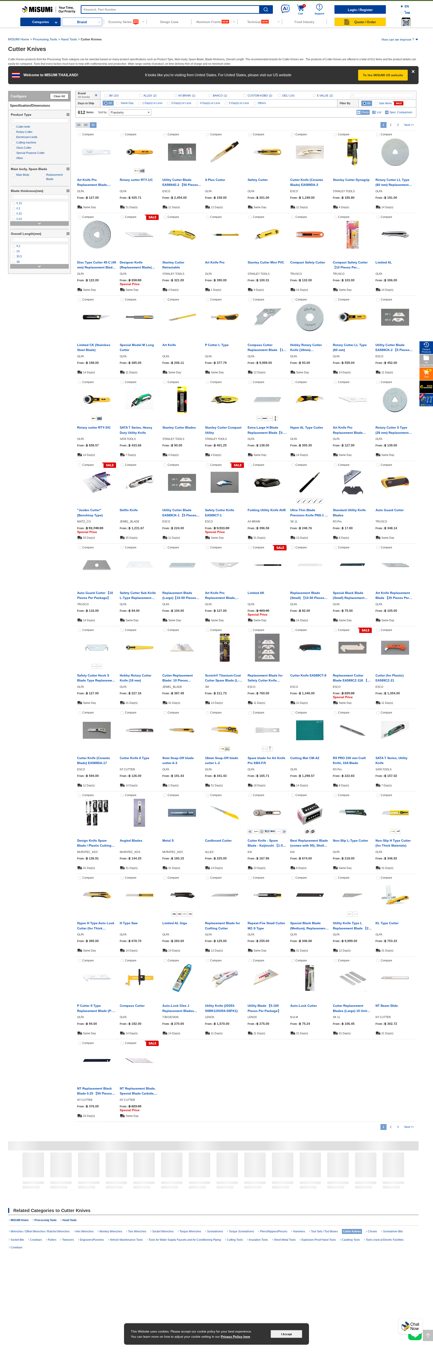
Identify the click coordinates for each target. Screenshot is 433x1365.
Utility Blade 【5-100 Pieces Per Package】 (264, 1008)
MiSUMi (26, 7)
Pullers (52, 1239)
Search (265, 10)
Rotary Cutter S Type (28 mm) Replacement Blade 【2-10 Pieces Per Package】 (393, 430)
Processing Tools (45, 39)
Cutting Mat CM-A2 (304, 758)
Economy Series (120, 22)
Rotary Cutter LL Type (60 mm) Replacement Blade (392, 182)
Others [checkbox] (262, 103)
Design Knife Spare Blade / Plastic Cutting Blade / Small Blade (94, 843)
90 (93, 125)
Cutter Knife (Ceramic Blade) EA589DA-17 (93, 760)
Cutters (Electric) (164, 1186)
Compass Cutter (132, 1005)
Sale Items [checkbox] (385, 103)
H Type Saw (129, 923)
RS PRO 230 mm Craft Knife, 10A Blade (349, 760)
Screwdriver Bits (393, 1231)
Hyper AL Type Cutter (306, 427)
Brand (82, 22)
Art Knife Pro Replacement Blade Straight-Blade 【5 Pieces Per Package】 (352, 430)
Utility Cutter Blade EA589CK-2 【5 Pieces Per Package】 (392, 348)
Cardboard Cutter (218, 840)
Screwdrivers (194, 1186)
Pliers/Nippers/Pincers (261, 1186)
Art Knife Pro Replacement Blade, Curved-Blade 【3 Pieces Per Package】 (224, 596)
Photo (365, 112)
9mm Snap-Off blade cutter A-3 (178, 760)
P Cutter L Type (217, 345)
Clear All (59, 96)
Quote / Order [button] (365, 22)
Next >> (409, 125)
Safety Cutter (258, 180)
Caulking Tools (351, 1239)
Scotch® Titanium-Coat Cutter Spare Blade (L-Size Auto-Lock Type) (223, 678)
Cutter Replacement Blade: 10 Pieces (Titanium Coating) (177, 678)
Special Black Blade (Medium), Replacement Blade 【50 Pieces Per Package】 (308, 926)
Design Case (169, 22)
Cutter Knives (36, 1186)
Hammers (299, 1231)
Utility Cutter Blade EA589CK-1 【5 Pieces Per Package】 (179, 513)
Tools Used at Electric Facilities (385, 1239)
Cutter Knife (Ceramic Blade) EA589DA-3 (306, 182)
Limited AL (383, 262)
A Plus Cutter (215, 180)
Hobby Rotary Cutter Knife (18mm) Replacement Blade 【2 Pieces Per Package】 (308, 348)
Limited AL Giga (174, 923)
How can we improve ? (398, 39)
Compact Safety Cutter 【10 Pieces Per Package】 (350, 265)
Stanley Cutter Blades (179, 427)
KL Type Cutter (386, 923)
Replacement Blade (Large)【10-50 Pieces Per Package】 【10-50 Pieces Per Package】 (179, 596)
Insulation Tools (258, 1239)
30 (78, 125)
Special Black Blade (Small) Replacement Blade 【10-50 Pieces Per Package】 (352, 596)
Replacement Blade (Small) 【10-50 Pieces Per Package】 (307, 596)
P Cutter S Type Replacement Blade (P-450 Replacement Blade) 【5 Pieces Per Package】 (96, 1008)
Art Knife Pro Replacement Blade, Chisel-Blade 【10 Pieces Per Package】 (96, 182)
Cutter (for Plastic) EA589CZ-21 (389, 678)
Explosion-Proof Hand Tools (319, 1239)
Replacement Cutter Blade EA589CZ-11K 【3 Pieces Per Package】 (351, 678)
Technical (253, 22)
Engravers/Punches (92, 1239)
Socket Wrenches (163, 1231)
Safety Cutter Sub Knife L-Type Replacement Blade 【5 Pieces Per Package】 (138, 596)
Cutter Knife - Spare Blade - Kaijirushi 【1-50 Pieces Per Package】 (266, 843)
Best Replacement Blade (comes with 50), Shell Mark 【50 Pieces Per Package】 (309, 843)
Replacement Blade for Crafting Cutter (222, 925)
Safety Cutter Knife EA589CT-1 (219, 512)
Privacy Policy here (235, 1336)
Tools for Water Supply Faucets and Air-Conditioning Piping (131, 1191)
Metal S (168, 840)
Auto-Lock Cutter (303, 1005)
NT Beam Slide (386, 1005)
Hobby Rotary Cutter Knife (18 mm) (135, 678)
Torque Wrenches (190, 1231)
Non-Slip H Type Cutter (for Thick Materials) (393, 843)
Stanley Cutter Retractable (173, 265)
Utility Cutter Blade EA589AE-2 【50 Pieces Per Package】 (180, 182)
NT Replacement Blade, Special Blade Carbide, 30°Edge (138, 1091)
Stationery (97, 1186)
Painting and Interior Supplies (322, 1188)
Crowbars (36, 1239)
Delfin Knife (129, 510)
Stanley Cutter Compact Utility (223, 430)
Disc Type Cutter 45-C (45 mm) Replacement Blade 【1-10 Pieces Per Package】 (96, 265)
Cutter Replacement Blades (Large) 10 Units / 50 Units (352, 1008)
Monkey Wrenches (110, 1231)
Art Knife (169, 345)
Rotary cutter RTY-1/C (136, 180)
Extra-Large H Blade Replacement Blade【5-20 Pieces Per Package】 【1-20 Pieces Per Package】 (266, 430)
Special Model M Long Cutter (137, 347)
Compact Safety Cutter (307, 262)
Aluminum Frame (208, 22)
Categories (40, 22)
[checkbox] (39, 127)
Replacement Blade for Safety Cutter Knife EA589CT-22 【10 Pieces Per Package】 (266, 678)
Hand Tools (69, 39)
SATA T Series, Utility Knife (391, 760)
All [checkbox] (110, 103)
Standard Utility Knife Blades (349, 512)
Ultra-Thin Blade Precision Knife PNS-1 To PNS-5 (309, 513)
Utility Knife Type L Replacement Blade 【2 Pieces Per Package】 (351, 926)
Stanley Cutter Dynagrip (351, 180)
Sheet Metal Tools (285, 1239)
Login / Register (360, 10)
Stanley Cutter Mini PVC (266, 262)
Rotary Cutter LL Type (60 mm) (350, 347)
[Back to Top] (428, 1335)
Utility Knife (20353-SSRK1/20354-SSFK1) (221, 1008)
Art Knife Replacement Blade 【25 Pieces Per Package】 (392, 596)
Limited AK (256, 593)
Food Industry (304, 22)
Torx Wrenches (137, 1231)
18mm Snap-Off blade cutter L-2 (221, 760)
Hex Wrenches (289, 1186)
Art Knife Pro (215, 262)
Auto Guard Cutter (389, 510)
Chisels (372, 1231)
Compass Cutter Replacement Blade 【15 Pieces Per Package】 (266, 348)
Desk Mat (65, 1186)
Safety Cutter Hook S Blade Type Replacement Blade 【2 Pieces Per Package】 (96, 678)
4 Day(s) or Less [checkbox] (210, 103)
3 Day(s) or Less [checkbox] (181, 103)
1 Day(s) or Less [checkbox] (152, 103)
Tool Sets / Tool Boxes (352, 1188)
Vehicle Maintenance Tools (126, 1239)
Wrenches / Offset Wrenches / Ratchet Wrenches (40, 1231)
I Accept (286, 1334)
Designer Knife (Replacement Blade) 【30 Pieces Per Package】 (136, 265)
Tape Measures (384, 1186)
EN (407, 6)
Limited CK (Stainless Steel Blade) (93, 347)
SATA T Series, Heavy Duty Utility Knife (136, 430)
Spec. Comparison (400, 112)
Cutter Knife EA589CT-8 (308, 675)
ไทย (407, 12)
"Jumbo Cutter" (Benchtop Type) (90, 512)
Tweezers (68, 1239)
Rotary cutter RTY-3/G (94, 427)
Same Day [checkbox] (127, 103)
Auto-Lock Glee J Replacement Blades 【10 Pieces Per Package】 (178, 1008)
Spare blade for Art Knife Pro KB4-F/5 (266, 760)
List (379, 112)
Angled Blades (131, 840)
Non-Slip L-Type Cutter (350, 840)
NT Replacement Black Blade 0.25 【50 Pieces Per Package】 (94, 1091)
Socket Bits (17, 1239)
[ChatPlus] (410, 1328)
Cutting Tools (225, 1186)
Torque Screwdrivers (241, 1231)
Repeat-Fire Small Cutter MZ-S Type (266, 925)
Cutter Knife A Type (134, 758)
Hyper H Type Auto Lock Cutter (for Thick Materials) (95, 926)
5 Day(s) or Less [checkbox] (239, 103)
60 (86, 125)
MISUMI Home (18, 39)
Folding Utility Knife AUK (267, 510)
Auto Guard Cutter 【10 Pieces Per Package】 (95, 595)
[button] (405, 21)
